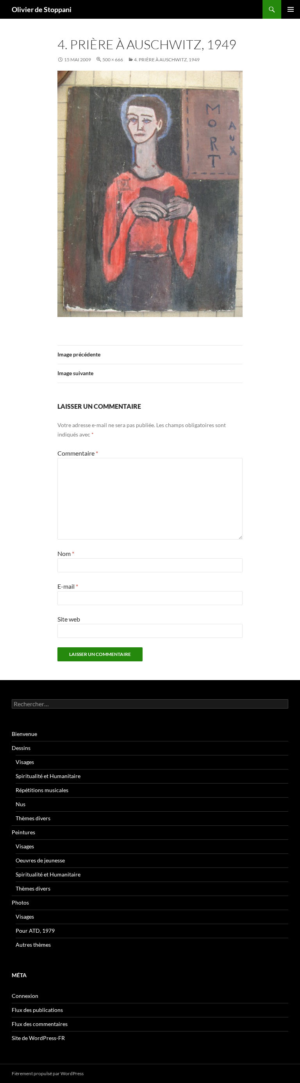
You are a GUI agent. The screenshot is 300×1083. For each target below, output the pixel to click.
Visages (25, 762)
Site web (68, 619)
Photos (20, 902)
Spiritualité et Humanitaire (48, 776)
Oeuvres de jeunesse (40, 860)
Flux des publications (37, 1009)
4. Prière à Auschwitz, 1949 (167, 59)
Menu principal (290, 9)
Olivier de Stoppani (41, 9)
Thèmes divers (33, 818)
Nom (65, 553)
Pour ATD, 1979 (35, 930)
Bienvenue (24, 733)
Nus (20, 804)
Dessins (21, 748)
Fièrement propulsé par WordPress (48, 1073)
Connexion (25, 995)
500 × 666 (112, 59)
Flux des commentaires (40, 1024)
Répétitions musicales (42, 790)
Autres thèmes (33, 944)
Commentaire (77, 453)
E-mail (67, 586)
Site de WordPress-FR (38, 1038)
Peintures (23, 832)
